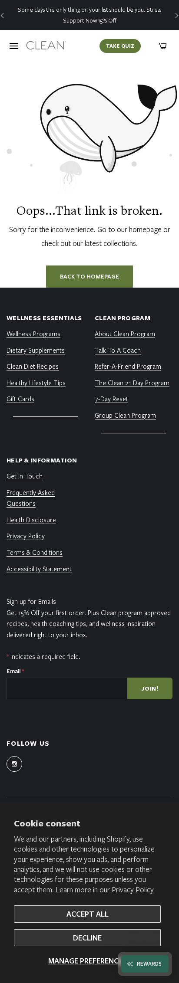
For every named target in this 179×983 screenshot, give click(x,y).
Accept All (87, 914)
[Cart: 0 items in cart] (163, 46)
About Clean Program (125, 333)
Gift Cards (20, 398)
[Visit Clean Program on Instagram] (14, 764)
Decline (87, 938)
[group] (89, 15)
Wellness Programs (33, 333)
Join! (150, 688)
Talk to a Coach (118, 350)
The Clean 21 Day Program (132, 382)
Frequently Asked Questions (31, 498)
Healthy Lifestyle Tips (36, 382)
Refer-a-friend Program (128, 366)
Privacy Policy (133, 890)
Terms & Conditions (35, 552)
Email (15, 671)
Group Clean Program (125, 415)
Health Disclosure (31, 519)
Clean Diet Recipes (33, 366)
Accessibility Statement (39, 568)
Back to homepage (89, 276)
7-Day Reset (111, 398)
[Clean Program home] (46, 46)
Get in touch (25, 476)
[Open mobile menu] (14, 46)
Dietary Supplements (36, 350)
